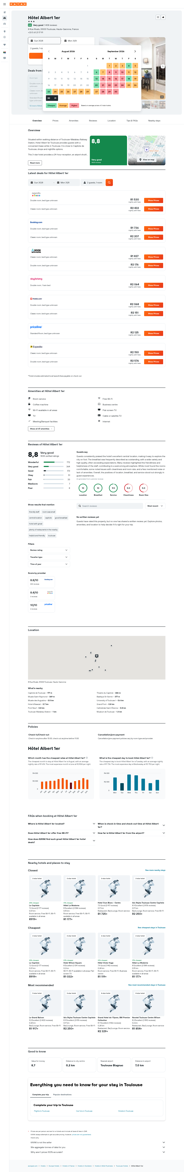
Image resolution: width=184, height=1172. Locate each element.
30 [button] (48, 98)
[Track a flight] (4, 37)
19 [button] (68, 85)
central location (35, 518)
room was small (48, 512)
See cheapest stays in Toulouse (151, 927)
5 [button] (68, 72)
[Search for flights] (4, 12)
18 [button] (62, 85)
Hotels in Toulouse (125, 1111)
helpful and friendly (37, 535)
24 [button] (55, 91)
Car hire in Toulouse (84, 1111)
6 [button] (74, 72)
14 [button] (81, 78)
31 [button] (55, 98)
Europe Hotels (54, 1166)
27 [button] (75, 91)
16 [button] (49, 85)
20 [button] (74, 85)
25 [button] (61, 91)
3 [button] (55, 72)
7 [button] (81, 72)
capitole (48, 518)
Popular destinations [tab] (62, 1094)
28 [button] (81, 91)
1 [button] (87, 65)
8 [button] (87, 72)
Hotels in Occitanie (85, 1166)
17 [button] (55, 85)
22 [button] (87, 85)
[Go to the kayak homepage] (18, 4)
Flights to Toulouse (42, 1111)
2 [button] (48, 72)
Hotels (43, 1166)
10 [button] (55, 78)
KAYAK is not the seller (41, 1142)
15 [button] (88, 78)
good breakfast (61, 518)
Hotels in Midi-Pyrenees (104, 1166)
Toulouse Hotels (122, 1166)
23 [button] (49, 91)
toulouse (51, 535)
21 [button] (81, 85)
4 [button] (61, 72)
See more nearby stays (155, 870)
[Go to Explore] (4, 31)
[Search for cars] (4, 23)
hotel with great (35, 523)
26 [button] (68, 91)
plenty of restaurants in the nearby (43, 529)
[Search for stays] (4, 18)
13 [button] (75, 78)
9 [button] (48, 78)
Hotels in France (68, 1166)
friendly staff (34, 512)
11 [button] (62, 78)
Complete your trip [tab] (40, 1094)
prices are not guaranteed (81, 1134)
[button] (5, 4)
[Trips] (4, 44)
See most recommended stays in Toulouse (146, 985)
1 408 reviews (50, 25)
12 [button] (68, 78)
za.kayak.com (32, 1166)
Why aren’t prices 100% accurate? (47, 1152)
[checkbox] (41, 582)
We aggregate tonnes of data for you (48, 1147)
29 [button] (87, 91)
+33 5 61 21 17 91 (35, 32)
